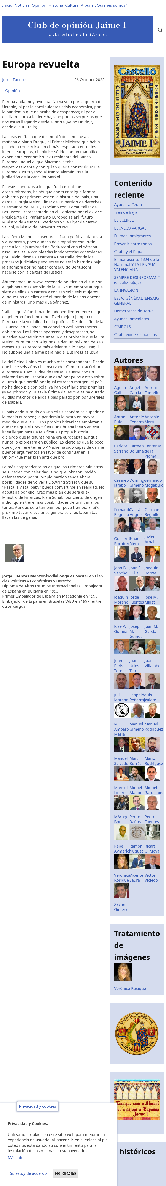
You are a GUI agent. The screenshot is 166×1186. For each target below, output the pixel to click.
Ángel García (135, 390)
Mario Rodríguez (154, 761)
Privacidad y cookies (37, 1106)
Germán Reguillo (152, 512)
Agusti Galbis (120, 390)
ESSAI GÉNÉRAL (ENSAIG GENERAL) (136, 301)
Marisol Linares (121, 790)
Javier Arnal (150, 539)
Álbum (87, 5)
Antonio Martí (152, 419)
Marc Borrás (135, 761)
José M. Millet (151, 600)
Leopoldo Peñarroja (138, 697)
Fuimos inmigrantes (132, 235)
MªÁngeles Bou (124, 819)
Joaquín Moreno (121, 600)
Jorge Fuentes (14, 79)
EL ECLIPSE (124, 220)
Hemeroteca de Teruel (134, 310)
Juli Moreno (121, 697)
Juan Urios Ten (134, 665)
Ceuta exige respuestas (135, 334)
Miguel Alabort (136, 790)
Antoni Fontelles (153, 390)
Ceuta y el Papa (128, 251)
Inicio (7, 5)
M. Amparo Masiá (121, 729)
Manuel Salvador (122, 761)
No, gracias (65, 1173)
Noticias (22, 5)
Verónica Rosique (122, 878)
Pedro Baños (135, 819)
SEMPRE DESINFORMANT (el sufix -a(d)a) (137, 280)
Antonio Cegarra (136, 419)
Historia (56, 5)
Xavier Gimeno (121, 907)
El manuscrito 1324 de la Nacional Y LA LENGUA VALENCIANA (136, 264)
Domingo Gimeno (138, 483)
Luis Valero (150, 697)
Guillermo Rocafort (123, 541)
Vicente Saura (136, 878)
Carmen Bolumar (137, 448)
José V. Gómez (120, 629)
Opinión (39, 5)
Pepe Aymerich (122, 848)
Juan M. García (151, 629)
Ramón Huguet (136, 848)
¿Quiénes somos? (111, 5)
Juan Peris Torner (120, 665)
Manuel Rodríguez (154, 726)
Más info (16, 1157)
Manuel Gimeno (136, 726)
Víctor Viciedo (151, 878)
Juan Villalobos (154, 663)
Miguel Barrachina (154, 790)
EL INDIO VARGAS (130, 228)
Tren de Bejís (126, 212)
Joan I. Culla (135, 570)
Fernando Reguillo (122, 512)
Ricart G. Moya (152, 848)
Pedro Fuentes (152, 819)
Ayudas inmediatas (131, 318)
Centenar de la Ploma (153, 451)
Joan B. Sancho (121, 570)
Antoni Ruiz (120, 419)
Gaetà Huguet (136, 512)
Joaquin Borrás (151, 570)
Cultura (72, 5)
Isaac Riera (134, 541)
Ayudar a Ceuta (128, 204)
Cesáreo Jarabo (121, 483)
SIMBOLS (122, 326)
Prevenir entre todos (133, 243)
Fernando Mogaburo (154, 483)
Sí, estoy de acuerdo (28, 1173)
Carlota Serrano (121, 448)
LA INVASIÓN (126, 290)
